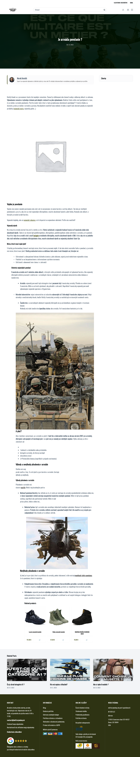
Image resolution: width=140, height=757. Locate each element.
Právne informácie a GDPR (51, 725)
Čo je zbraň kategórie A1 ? (15, 684)
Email (131, 3)
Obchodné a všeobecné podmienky (53, 721)
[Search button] (104, 10)
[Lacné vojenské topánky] (35, 616)
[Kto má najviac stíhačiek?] (70, 670)
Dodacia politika (48, 711)
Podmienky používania (82, 714)
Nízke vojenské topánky (59, 632)
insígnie (36, 235)
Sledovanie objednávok (120, 3)
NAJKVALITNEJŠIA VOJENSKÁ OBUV (82, 633)
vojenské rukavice (29, 220)
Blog (44, 707)
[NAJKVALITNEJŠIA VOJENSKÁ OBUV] (82, 616)
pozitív (23, 487)
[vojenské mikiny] (50, 155)
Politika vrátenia (81, 718)
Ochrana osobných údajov (51, 714)
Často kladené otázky (82, 707)
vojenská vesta (19, 108)
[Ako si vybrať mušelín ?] (113, 670)
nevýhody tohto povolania (83, 575)
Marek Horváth (22, 78)
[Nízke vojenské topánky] (58, 616)
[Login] (123, 10)
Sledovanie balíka (81, 711)
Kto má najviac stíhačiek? (58, 684)
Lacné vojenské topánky (35, 632)
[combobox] (68, 9)
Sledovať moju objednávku (15, 724)
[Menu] (132, 10)
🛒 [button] (40, 640)
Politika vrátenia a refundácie (52, 718)
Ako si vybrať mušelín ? (101, 684)
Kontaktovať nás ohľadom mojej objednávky (20, 727)
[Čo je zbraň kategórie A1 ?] (27, 670)
